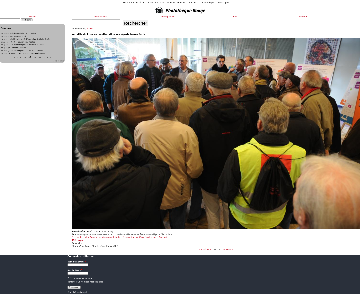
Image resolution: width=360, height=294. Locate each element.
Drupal (83, 292)
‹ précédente (205, 249)
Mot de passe (75, 270)
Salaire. (90, 29)
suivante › (228, 249)
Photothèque (208, 3)
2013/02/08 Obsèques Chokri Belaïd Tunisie (18, 33)
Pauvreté (163, 237)
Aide (235, 17)
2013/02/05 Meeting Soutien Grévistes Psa (18, 42)
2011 (155, 237)
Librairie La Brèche (176, 3)
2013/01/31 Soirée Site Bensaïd (13, 48)
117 (24, 57)
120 (39, 57)
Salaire (148, 237)
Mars (141, 237)
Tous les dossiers (57, 61)
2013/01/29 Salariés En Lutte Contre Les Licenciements (23, 53)
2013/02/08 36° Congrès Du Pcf (13, 36)
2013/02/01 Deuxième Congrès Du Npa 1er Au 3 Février (22, 45)
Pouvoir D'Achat (130, 237)
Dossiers (33, 17)
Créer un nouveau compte (80, 278)
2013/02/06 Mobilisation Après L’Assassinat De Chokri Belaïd (25, 39)
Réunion (117, 237)
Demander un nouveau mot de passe (85, 282)
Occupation (77, 237)
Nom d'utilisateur (77, 262)
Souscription (224, 3)
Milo (87, 237)
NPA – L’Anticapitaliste (133, 3)
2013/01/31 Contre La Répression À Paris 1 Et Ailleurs (22, 51)
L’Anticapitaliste (156, 3)
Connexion (302, 17)
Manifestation (105, 237)
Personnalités (100, 17)
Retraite (93, 237)
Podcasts (193, 3)
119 (34, 57)
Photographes (167, 17)
